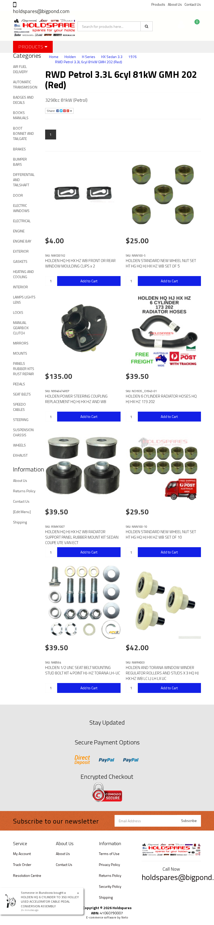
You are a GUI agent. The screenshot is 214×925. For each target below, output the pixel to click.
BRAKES (19, 149)
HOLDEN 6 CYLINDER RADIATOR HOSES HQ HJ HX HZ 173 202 (161, 399)
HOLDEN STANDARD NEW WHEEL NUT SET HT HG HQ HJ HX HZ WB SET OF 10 (161, 534)
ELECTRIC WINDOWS (21, 208)
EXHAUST (20, 455)
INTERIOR (20, 287)
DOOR (18, 195)
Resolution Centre (27, 875)
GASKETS (20, 261)
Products (158, 4)
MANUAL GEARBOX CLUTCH (21, 328)
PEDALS (19, 384)
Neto (124, 917)
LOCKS (18, 312)
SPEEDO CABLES (19, 406)
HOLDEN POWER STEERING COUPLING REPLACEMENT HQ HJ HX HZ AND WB (76, 399)
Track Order (22, 864)
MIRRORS (20, 343)
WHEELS (19, 445)
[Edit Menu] (22, 511)
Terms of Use (109, 853)
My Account (22, 853)
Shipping (20, 522)
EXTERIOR (21, 251)
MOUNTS (20, 353)
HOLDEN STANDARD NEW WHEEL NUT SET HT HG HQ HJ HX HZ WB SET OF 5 (161, 263)
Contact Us (193, 4)
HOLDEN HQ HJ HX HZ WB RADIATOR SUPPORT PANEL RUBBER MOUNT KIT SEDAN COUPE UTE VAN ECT (81, 537)
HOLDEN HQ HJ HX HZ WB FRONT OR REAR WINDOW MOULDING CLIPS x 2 (80, 263)
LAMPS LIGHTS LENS (24, 299)
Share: (51, 110)
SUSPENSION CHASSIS (23, 432)
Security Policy (110, 886)
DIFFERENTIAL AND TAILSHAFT (23, 180)
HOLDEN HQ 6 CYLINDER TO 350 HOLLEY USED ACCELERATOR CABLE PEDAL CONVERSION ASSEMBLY (50, 901)
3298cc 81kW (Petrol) (66, 100)
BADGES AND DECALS (23, 99)
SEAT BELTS (22, 394)
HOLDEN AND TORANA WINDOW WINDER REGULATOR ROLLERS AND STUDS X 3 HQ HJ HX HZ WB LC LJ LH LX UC (162, 673)
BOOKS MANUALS (20, 115)
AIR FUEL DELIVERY (20, 69)
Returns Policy (24, 491)
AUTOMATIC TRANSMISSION (25, 84)
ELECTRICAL (22, 221)
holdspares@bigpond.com (41, 11)
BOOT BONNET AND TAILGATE (23, 133)
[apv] (114, 632)
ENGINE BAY (22, 241)
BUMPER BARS (20, 161)
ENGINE (19, 231)
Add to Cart (88, 281)
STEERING (20, 419)
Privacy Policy (109, 864)
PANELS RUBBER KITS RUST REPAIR (23, 369)
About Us (175, 4)
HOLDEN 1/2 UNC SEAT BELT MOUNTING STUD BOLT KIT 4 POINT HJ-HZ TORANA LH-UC (82, 670)
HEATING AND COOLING (23, 274)
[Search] (146, 26)
